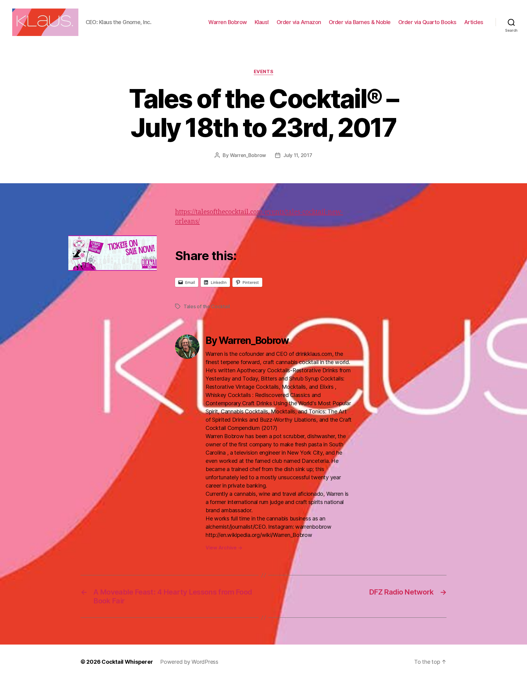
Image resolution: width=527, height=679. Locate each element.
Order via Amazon (299, 22)
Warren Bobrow (227, 22)
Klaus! (262, 22)
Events (263, 71)
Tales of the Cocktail (207, 306)
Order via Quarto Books (427, 22)
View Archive (224, 548)
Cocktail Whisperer (127, 662)
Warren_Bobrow (248, 155)
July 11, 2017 (297, 155)
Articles (473, 22)
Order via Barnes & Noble (360, 22)
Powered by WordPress (189, 662)
